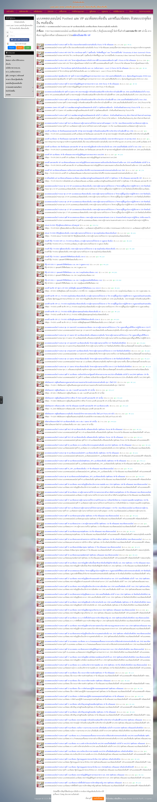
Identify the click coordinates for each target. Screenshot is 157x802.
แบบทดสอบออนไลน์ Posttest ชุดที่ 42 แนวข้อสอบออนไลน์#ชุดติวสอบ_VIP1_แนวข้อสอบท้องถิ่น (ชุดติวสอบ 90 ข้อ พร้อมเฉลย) (85, 460)
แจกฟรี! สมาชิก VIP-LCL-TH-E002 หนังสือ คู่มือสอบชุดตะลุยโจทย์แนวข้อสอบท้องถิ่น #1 (73, 311)
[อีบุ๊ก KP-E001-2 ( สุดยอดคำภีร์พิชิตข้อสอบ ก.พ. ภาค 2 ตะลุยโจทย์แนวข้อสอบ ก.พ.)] (40, 274)
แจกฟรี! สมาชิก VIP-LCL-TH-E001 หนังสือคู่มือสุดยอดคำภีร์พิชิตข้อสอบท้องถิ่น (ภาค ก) (72, 319)
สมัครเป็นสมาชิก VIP (81, 35)
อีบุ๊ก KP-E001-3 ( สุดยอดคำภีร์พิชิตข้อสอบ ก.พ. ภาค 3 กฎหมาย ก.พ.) (67, 264)
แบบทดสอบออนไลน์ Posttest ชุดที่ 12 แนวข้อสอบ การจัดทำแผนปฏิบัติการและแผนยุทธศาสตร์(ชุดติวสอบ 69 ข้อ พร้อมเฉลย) (84, 696)
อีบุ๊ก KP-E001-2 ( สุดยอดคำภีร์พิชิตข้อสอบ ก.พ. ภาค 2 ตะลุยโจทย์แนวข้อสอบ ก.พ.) (71, 272)
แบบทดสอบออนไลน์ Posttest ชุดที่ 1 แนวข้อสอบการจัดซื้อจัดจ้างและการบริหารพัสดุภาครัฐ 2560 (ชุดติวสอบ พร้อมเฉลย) (83, 782)
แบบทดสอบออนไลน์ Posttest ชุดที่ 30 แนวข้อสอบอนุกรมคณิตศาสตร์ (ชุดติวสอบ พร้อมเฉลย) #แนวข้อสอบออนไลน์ (81, 555)
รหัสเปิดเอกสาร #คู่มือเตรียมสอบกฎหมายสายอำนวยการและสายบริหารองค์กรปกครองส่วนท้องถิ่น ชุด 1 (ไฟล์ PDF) (81, 382)
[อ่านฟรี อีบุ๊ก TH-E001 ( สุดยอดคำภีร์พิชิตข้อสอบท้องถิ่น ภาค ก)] (40, 258)
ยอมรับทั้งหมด (98, 798)
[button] (19, 44)
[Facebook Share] (1, 397)
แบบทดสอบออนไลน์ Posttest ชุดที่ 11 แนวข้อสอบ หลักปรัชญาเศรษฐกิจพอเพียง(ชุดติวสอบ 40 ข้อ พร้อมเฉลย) (80, 704)
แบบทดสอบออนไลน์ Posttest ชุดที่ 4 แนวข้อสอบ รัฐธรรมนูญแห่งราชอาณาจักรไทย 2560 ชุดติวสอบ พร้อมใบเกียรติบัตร (83, 759)
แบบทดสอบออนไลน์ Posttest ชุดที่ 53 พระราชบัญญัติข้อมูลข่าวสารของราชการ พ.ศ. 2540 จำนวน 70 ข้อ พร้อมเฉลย (82, 84)
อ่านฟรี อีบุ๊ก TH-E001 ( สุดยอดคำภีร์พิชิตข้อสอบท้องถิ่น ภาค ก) (65, 256)
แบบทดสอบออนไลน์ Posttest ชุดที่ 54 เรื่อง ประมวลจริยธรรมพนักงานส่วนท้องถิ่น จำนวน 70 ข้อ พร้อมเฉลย (79, 44)
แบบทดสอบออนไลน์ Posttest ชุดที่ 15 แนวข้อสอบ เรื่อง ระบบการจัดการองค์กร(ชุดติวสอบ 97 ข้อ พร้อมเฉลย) (80, 672)
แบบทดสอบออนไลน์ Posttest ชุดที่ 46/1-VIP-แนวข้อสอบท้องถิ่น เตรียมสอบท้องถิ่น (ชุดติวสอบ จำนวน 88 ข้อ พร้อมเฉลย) (84, 429)
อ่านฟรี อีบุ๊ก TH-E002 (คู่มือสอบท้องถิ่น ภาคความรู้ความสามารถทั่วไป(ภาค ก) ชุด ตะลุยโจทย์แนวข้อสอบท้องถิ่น (80, 248)
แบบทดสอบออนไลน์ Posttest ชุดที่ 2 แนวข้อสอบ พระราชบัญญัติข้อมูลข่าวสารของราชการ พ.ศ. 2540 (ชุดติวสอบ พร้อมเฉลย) (84, 775)
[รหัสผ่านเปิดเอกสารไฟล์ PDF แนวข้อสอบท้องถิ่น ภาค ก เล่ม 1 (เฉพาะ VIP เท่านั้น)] (40, 423)
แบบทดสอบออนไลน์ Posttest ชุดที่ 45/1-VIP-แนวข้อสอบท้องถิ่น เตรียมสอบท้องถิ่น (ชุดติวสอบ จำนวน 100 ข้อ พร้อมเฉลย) (84, 437)
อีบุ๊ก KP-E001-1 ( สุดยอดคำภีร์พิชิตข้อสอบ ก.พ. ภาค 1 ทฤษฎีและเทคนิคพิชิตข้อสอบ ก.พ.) (73, 280)
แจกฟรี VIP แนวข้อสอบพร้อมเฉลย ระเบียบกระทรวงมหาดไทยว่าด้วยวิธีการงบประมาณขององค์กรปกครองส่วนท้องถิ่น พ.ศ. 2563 (85, 170)
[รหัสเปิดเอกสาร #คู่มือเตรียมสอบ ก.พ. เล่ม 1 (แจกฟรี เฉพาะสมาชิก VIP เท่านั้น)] (40, 392)
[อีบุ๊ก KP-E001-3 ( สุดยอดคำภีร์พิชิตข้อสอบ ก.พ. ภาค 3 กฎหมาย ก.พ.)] (40, 266)
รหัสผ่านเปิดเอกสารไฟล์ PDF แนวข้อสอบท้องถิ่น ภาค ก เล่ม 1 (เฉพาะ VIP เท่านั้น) (71, 421)
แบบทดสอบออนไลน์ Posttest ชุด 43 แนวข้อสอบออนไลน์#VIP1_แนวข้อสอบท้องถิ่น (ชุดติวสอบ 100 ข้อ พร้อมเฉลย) (82, 453)
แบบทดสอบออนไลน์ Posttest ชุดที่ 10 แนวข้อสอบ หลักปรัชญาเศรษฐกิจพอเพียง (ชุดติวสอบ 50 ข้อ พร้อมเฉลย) (80, 712)
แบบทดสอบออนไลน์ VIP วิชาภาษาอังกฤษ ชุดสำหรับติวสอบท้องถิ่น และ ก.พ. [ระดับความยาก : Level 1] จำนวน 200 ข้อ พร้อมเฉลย (87, 68)
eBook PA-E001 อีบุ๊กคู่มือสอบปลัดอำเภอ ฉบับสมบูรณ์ (62, 225)
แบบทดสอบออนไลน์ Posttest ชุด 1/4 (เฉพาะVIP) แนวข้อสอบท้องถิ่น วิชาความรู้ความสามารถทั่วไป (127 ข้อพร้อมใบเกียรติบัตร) (85, 343)
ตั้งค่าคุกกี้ (88, 798)
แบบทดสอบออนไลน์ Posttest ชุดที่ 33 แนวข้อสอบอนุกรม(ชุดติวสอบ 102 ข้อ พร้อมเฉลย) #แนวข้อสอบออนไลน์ (80, 531)
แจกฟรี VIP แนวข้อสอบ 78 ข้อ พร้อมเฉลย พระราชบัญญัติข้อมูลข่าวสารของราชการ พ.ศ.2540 (74, 154)
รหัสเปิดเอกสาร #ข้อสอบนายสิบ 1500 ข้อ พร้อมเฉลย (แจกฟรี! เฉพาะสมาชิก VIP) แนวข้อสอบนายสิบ (77, 405)
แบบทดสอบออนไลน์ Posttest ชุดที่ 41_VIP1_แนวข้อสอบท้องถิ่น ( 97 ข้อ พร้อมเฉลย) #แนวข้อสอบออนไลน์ (79, 468)
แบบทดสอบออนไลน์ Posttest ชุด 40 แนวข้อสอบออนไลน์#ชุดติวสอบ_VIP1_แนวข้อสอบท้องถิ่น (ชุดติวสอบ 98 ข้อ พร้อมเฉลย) (85, 476)
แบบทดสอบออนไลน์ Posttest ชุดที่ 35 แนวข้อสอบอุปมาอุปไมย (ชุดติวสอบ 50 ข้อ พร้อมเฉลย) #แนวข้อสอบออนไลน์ (82, 515)
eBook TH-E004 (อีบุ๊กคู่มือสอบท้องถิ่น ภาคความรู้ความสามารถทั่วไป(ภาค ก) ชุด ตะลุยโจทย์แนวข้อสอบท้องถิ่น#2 (81, 233)
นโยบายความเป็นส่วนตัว (72, 794)
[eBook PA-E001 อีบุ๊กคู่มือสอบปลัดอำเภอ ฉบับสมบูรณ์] (40, 227)
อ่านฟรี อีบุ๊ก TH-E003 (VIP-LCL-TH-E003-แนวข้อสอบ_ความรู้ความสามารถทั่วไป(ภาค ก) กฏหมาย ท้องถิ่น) (79, 241)
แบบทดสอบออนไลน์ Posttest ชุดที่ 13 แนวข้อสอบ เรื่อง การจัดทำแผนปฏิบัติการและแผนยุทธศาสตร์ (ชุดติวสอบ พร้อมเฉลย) (84, 688)
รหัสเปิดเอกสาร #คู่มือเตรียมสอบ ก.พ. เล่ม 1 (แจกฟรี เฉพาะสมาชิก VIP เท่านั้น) (70, 390)
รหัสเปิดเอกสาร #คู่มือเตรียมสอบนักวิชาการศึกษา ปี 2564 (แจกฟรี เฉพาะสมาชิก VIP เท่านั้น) (74, 398)
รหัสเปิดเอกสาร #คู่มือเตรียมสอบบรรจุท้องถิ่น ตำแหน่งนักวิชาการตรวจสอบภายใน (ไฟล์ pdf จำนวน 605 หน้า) (80, 413)
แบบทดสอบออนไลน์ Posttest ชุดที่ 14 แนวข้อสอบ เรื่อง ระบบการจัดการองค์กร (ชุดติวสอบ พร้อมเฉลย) (78, 680)
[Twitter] (1, 401)
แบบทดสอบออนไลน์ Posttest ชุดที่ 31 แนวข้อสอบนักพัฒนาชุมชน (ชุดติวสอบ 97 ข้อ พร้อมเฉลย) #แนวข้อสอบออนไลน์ (83, 547)
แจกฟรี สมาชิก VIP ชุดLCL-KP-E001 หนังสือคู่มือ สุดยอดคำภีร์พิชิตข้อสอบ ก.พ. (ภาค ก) (73, 288)
